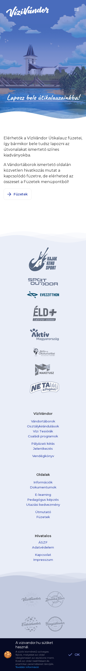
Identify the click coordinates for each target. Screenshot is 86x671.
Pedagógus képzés (43, 499)
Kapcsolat (43, 555)
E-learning (43, 494)
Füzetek (43, 517)
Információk (43, 482)
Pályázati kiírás (43, 443)
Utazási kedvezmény (43, 504)
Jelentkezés (43, 448)
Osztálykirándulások (43, 426)
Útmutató (43, 512)
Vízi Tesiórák (43, 431)
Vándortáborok (43, 421)
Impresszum (43, 560)
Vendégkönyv (43, 456)
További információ (27, 667)
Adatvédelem (43, 547)
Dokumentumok (43, 487)
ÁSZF (43, 542)
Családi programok (43, 436)
